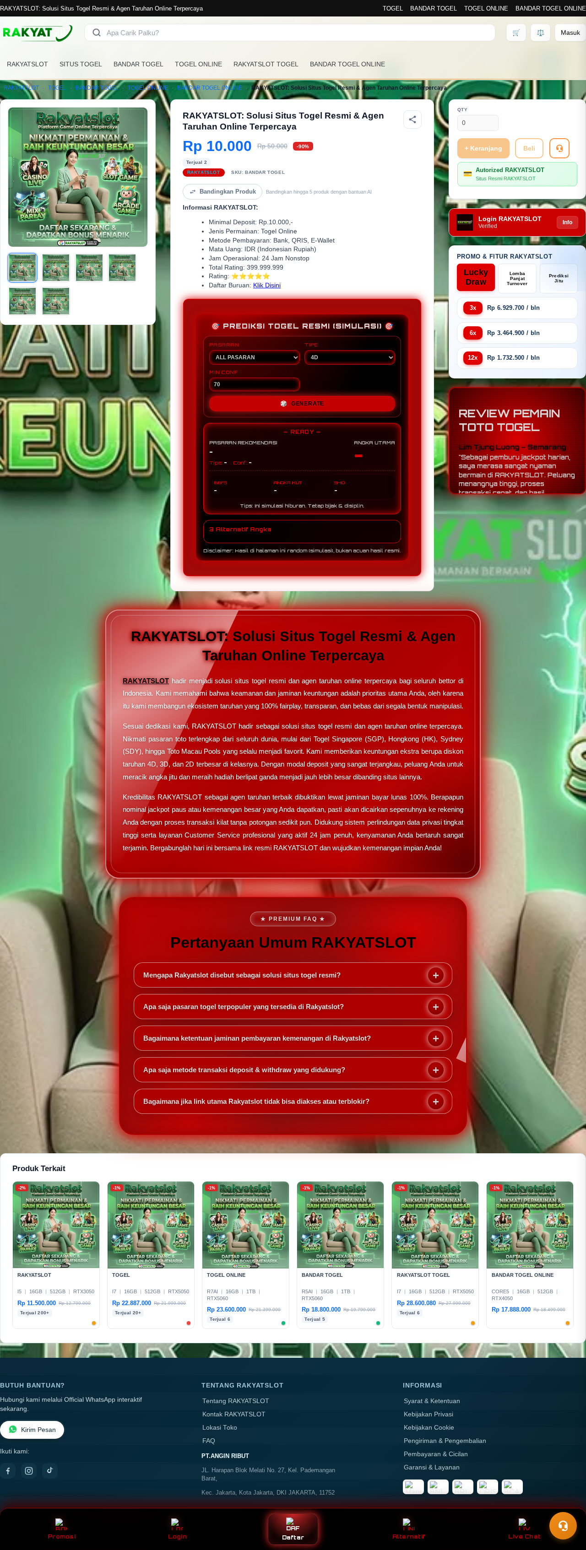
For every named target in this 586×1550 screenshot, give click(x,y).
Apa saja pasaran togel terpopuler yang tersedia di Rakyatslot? (243, 1006)
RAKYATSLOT (27, 64)
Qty (462, 109)
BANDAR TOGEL (433, 8)
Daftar (293, 1537)
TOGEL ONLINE (486, 8)
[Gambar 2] (56, 267)
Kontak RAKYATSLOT (234, 1414)
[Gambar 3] (89, 267)
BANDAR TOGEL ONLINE (550, 8)
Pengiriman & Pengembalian (445, 1440)
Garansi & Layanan (432, 1467)
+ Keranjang (483, 148)
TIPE (311, 344)
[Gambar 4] (122, 267)
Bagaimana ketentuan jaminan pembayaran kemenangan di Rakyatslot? (257, 1038)
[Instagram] (29, 1471)
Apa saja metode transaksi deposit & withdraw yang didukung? (244, 1070)
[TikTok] (50, 1471)
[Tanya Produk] (559, 148)
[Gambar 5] (22, 301)
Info (567, 222)
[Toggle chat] (563, 1525)
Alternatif (409, 1536)
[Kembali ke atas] (566, 1503)
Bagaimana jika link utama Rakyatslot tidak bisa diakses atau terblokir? (256, 1101)
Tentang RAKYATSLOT (235, 1401)
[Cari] (96, 32)
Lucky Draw (476, 277)
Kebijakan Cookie (429, 1427)
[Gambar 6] (56, 301)
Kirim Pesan (38, 1429)
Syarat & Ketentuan (432, 1401)
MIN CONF (223, 372)
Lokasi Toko (219, 1427)
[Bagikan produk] (412, 119)
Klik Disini (267, 285)
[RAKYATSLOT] (36, 32)
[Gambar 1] (22, 267)
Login (177, 1536)
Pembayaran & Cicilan (436, 1454)
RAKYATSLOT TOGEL (265, 64)
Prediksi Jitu (559, 278)
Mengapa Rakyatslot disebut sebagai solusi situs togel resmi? (242, 975)
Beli (529, 148)
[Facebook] (8, 1471)
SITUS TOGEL (81, 64)
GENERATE (302, 403)
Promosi (62, 1536)
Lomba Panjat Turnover (517, 278)
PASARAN (224, 344)
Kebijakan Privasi (428, 1414)
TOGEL (393, 8)
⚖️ (540, 32)
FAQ (208, 1440)
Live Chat (524, 1536)
